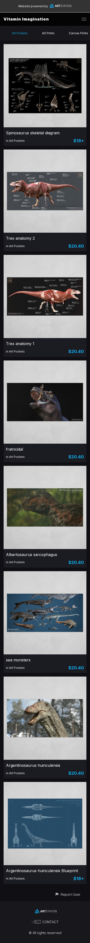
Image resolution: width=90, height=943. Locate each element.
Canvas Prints (78, 33)
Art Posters (20, 33)
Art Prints (48, 33)
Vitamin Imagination (26, 19)
